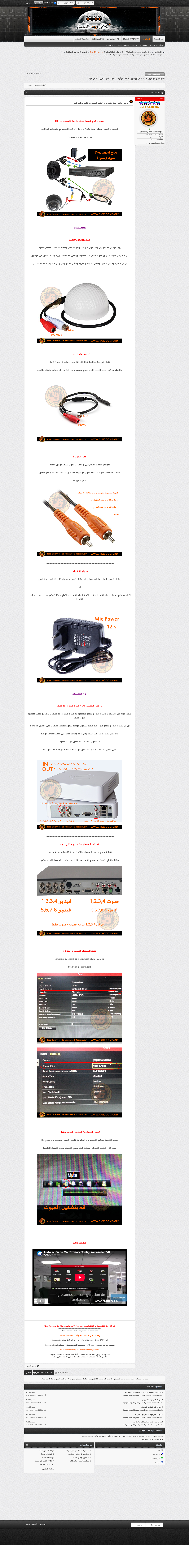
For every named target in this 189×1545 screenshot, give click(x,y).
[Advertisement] (94, 64)
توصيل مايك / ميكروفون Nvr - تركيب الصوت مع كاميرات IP (67, 1379)
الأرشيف (35, 1524)
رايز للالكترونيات (104, 52)
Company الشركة (131, 39)
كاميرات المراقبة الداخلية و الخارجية (149, 1414)
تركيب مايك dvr (105, 1436)
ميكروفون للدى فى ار (154, 1436)
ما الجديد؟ (158, 39)
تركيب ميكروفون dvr (90, 1436)
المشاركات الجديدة (156, 45)
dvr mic (142, 1436)
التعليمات (143, 45)
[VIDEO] (51, 1461)
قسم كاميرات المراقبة (76, 52)
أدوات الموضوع (40, 85)
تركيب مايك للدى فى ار (121, 1436)
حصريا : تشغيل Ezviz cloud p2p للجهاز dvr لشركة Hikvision (121, 1379)
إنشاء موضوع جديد (155, 74)
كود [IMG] (50, 1457)
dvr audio (135, 1436)
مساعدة (29, 3)
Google (157, 1462)
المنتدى (146, 39)
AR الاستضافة (113, 39)
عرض (30, 85)
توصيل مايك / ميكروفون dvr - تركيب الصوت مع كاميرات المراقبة (122, 79)
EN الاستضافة (98, 39)
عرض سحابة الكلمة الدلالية (152, 1439)
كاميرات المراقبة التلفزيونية (152, 1399)
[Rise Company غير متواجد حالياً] (149, 117)
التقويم (134, 45)
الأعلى (28, 1372)
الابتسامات (50, 1454)
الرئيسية (43, 1524)
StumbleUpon (155, 1458)
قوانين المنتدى (48, 1469)
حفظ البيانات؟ (49, 2)
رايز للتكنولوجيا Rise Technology (136, 52)
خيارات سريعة (111, 45)
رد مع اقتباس (31, 1366)
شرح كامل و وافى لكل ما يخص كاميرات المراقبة (144, 1392)
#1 (26, 92)
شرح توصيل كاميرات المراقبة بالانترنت (148, 1422)
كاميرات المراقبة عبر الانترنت (152, 1407)
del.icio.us (156, 1454)
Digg (158, 1450)
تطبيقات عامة (124, 45)
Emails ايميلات (82, 39)
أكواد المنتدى (48, 1450)
